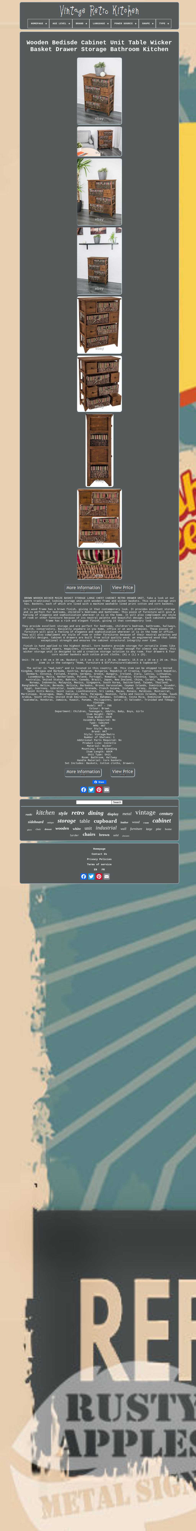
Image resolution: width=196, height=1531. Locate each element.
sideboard (35, 822)
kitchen (45, 812)
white (77, 829)
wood (136, 822)
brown (104, 835)
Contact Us (99, 854)
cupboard (105, 821)
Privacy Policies (99, 859)
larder (74, 835)
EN (95, 869)
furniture (136, 829)
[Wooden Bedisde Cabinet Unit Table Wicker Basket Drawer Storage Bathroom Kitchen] (99, 91)
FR (103, 869)
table (85, 821)
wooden (62, 828)
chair (38, 829)
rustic (29, 814)
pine (158, 829)
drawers (125, 836)
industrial (106, 828)
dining (96, 813)
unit (88, 828)
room (146, 823)
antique (50, 822)
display (113, 814)
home (168, 829)
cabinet (162, 820)
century (166, 813)
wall (123, 829)
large (149, 829)
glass (29, 830)
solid (115, 835)
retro (78, 812)
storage (67, 820)
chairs (89, 834)
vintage (145, 812)
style (63, 813)
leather (124, 822)
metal (126, 813)
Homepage (99, 849)
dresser (48, 829)
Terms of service (99, 864)
